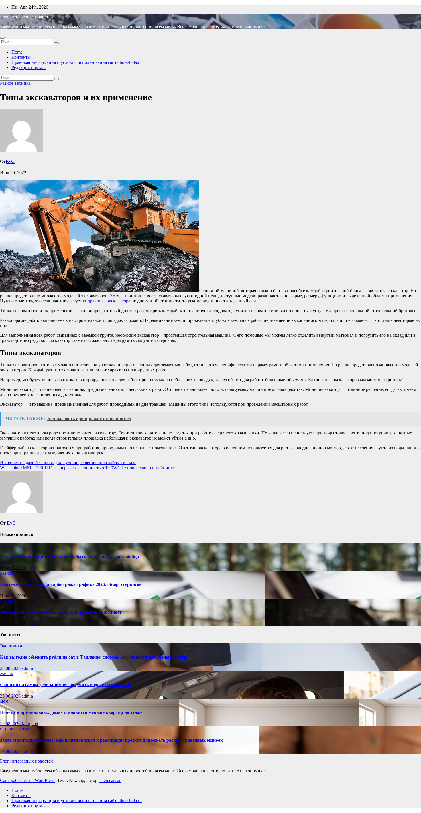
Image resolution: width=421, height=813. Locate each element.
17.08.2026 (11, 751)
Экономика (11, 645)
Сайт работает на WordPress (27, 780)
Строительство (14, 728)
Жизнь (6, 673)
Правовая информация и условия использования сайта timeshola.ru (76, 62)
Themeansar (110, 780)
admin (33, 568)
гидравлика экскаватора (106, 300)
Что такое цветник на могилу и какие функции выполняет (61, 612)
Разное (7, 83)
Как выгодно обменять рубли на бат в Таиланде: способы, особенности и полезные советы (94, 657)
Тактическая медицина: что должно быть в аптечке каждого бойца (69, 556)
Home (17, 52)
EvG (10, 161)
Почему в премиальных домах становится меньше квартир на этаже (71, 712)
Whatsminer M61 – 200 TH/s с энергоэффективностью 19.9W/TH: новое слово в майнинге (87, 467)
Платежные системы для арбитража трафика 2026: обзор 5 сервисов (71, 584)
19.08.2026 (11, 723)
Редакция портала (28, 67)
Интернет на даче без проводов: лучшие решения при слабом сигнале (68, 462)
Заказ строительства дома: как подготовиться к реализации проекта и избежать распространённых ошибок (111, 740)
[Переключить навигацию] (2, 38)
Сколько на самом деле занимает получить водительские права (65, 684)
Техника (22, 83)
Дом (4, 701)
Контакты (21, 57)
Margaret (30, 723)
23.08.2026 (11, 668)
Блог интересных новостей (26, 16)
